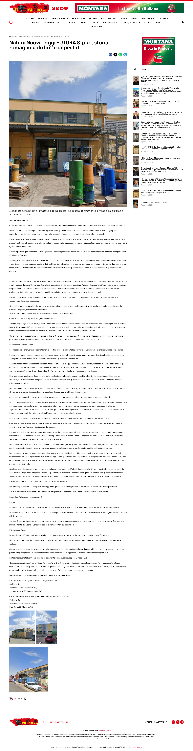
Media (83, 22)
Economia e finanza (52, 22)
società (46, 36)
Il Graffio (30, 18)
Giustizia (112, 18)
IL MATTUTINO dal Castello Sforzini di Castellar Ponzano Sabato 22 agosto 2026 (161, 191)
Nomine (93, 18)
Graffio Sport (78, 18)
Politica (35, 22)
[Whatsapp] (66, 8)
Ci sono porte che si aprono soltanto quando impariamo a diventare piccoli (160, 102)
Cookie (139, 747)
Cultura (147, 22)
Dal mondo (71, 22)
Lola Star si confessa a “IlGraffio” (155, 202)
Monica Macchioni (105, 730)
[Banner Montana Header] (129, 8)
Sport (158, 22)
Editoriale (42, 18)
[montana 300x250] (158, 51)
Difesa (134, 18)
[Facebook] (53, 8)
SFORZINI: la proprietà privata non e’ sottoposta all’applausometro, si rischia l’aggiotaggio (161, 113)
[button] (110, 54)
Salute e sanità (110, 22)
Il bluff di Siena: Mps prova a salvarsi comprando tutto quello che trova (161, 159)
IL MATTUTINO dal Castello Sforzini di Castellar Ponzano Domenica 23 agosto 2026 (161, 148)
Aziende (95, 22)
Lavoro (40, 36)
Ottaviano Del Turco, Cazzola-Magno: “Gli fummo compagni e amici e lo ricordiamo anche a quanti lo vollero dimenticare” (162, 170)
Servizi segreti (148, 18)
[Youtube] (62, 8)
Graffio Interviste (60, 18)
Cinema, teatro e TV (130, 22)
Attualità (163, 18)
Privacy (133, 747)
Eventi (124, 18)
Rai (102, 18)
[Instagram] (57, 8)
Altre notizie (96, 26)
